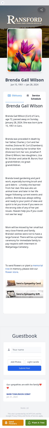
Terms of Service (32, 416)
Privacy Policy (17, 416)
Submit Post (24, 368)
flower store (11, 272)
